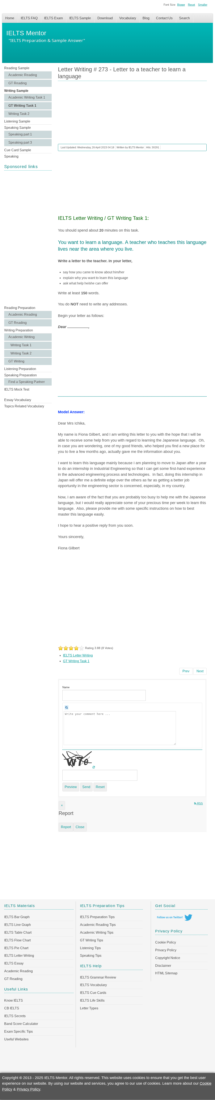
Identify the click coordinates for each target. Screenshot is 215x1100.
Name (65, 687)
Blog (146, 18)
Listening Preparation (20, 369)
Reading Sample (16, 68)
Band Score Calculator (21, 1024)
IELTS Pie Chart (16, 948)
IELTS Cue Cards (93, 992)
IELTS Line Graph (17, 925)
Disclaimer (163, 965)
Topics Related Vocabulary (24, 406)
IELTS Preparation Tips (97, 917)
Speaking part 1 (20, 134)
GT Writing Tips (91, 940)
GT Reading (17, 83)
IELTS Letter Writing (78, 655)
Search (184, 18)
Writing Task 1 (20, 345)
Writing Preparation (18, 330)
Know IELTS (13, 1000)
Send (86, 787)
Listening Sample (17, 121)
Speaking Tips (90, 955)
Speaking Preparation (20, 375)
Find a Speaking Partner (26, 382)
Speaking (11, 156)
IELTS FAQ (29, 18)
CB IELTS (11, 1008)
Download (105, 18)
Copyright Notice (167, 958)
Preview (71, 787)
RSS (199, 803)
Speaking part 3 (20, 142)
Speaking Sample (17, 127)
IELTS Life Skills (92, 1000)
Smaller (202, 4)
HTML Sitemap (166, 973)
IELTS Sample (80, 18)
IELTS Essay (14, 963)
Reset (191, 4)
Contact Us (164, 18)
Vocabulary (127, 18)
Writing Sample (16, 91)
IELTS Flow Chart (17, 940)
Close (80, 827)
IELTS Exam (53, 18)
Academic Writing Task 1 (26, 97)
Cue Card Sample (17, 150)
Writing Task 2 (18, 114)
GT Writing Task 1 (22, 105)
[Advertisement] (28, 238)
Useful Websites (16, 1039)
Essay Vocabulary (17, 400)
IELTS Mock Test (16, 389)
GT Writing (16, 361)
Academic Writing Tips (96, 932)
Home (9, 18)
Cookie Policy (165, 942)
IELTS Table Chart (17, 932)
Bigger (181, 4)
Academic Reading (22, 75)
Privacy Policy (165, 950)
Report (66, 827)
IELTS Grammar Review (98, 977)
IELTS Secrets (15, 1016)
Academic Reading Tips (98, 925)
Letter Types (89, 1008)
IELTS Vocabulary (93, 985)
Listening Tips (90, 948)
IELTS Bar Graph (17, 917)
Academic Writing (21, 337)
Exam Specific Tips (18, 1031)
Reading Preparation (19, 308)
